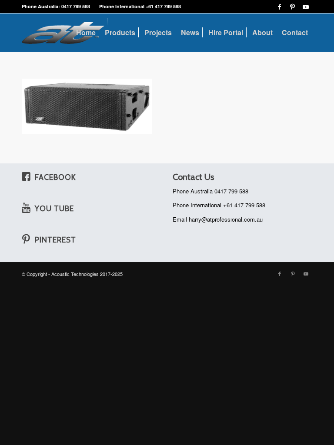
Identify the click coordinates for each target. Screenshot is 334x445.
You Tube (54, 208)
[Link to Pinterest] (292, 6)
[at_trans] (65, 32)
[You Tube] (26, 207)
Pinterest (55, 239)
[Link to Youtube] (305, 6)
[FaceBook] (26, 176)
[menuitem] (86, 32)
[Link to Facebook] (279, 6)
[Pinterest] (26, 239)
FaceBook (55, 177)
